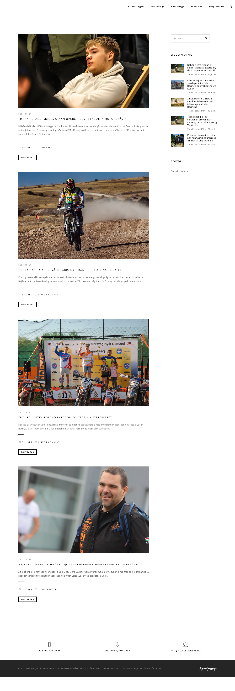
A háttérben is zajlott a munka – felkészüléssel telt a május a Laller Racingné (200, 102)
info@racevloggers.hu (185, 650)
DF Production (112, 668)
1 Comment (45, 147)
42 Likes (27, 147)
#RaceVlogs (157, 6)
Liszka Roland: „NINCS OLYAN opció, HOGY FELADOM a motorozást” (72, 118)
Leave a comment (49, 295)
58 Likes (27, 589)
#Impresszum (216, 6)
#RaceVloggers (136, 6)
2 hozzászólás (47, 589)
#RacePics (196, 6)
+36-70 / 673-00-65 (49, 650)
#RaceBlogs (177, 6)
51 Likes (27, 442)
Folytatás (27, 157)
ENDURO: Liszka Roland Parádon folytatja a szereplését (65, 417)
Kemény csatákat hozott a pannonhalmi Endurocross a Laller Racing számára (201, 138)
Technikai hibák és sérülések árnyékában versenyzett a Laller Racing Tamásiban (202, 120)
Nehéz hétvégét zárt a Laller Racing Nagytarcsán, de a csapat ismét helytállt (201, 67)
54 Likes (27, 295)
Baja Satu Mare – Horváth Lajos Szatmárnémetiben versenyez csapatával (78, 564)
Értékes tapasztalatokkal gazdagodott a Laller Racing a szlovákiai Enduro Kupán (201, 84)
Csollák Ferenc (92, 668)
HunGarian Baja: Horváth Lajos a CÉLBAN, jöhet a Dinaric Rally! (70, 270)
